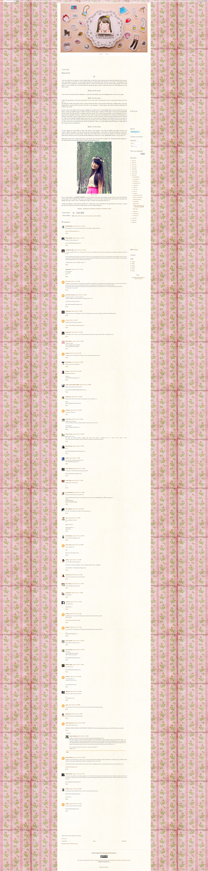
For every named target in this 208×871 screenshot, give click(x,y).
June (134, 189)
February (135, 213)
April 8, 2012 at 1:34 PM (76, 311)
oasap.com (107, 94)
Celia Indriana (68, 536)
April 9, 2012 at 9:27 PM (75, 676)
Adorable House (69, 649)
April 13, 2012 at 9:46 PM (75, 788)
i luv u (66, 518)
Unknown (67, 353)
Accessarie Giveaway (137, 195)
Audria (67, 458)
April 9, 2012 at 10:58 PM (74, 705)
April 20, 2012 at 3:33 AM (75, 803)
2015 (133, 169)
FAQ (136, 278)
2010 (133, 220)
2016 (133, 167)
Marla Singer (68, 362)
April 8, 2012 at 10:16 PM (78, 536)
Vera (66, 281)
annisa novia (68, 332)
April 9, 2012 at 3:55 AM (75, 613)
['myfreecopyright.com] (104, 861)
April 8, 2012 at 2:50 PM (76, 410)
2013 (133, 173)
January (135, 215)
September (135, 183)
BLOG (66, 502)
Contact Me (139, 278)
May (134, 191)
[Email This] (77, 213)
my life (84, 215)
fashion (79, 215)
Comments (134, 146)
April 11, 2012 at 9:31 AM (78, 774)
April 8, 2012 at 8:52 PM (78, 509)
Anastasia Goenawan (70, 295)
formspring (92, 208)
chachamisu (68, 311)
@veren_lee (64, 838)
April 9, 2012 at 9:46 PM (76, 691)
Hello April (135, 209)
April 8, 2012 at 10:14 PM (74, 518)
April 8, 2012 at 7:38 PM (79, 492)
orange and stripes (137, 199)
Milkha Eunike (68, 664)
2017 (133, 165)
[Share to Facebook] (82, 213)
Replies (68, 733)
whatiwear (105, 208)
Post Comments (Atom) (73, 843)
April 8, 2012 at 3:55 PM (78, 446)
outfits (90, 215)
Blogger (106, 867)
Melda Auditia (68, 238)
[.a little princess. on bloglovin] (135, 132)
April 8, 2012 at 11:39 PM (77, 592)
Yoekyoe (67, 803)
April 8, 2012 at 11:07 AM (79, 226)
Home (101, 54)
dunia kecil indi (73, 736)
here (111, 497)
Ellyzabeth (67, 714)
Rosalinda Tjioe (69, 226)
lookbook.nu (99, 208)
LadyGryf (67, 601)
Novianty (67, 371)
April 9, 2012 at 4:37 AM (75, 627)
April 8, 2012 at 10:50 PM (77, 544)
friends (133, 270)
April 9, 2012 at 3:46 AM (76, 601)
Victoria (67, 788)
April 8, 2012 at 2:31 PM (75, 353)
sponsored (94, 215)
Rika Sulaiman (68, 446)
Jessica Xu (67, 574)
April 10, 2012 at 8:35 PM (79, 723)
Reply (66, 233)
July (134, 187)
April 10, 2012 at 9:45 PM (82, 736)
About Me (137, 277)
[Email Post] (73, 212)
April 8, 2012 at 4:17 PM (79, 468)
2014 (133, 171)
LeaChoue (67, 410)
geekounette (68, 592)
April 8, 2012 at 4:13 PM (74, 458)
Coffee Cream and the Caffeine (72, 384)
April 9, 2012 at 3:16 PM (78, 649)
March (134, 211)
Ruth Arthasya (68, 341)
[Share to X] (80, 213)
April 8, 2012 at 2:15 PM (77, 332)
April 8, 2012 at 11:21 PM (76, 574)
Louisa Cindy (68, 480)
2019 (133, 160)
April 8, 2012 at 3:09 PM (78, 434)
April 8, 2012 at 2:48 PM (85, 384)
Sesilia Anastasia (69, 723)
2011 (133, 218)
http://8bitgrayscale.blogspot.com (76, 325)
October (135, 181)
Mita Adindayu (68, 509)
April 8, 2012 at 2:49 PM (76, 396)
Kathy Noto (68, 396)
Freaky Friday (68, 617)
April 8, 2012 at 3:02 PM (77, 419)
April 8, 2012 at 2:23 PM (78, 341)
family (133, 269)
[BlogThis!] (78, 213)
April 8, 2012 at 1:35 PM (72, 320)
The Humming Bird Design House (108, 853)
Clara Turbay (68, 583)
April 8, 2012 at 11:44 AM (74, 281)
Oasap (87, 215)
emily (66, 705)
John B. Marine (69, 757)
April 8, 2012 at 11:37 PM (78, 583)
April (134, 193)
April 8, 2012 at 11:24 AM (77, 269)
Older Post (124, 841)
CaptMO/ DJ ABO (69, 250)
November (135, 179)
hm (82, 215)
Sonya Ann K (68, 544)
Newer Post (64, 841)
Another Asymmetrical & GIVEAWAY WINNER (138, 206)
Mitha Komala (68, 774)
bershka (76, 215)
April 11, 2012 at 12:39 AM (79, 757)
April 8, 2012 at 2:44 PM (75, 371)
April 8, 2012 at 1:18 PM (80, 295)
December (135, 177)
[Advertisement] (91, 62)
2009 (133, 222)
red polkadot (136, 201)
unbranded (99, 215)
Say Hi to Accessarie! (137, 197)
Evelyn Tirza (68, 419)
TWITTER (71, 502)
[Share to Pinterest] (83, 213)
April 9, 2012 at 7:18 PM (78, 664)
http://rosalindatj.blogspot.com (72, 231)
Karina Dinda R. (69, 492)
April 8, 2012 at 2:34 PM (77, 362)
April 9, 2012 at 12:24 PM (78, 640)
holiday (133, 267)
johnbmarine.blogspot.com (71, 767)
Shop (107, 54)
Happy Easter (136, 203)
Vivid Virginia (68, 640)
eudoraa (67, 559)
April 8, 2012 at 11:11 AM (78, 238)
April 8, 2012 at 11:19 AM (80, 250)
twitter (109, 208)
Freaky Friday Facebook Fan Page (72, 620)
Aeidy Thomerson (69, 468)
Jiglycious (67, 691)
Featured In (142, 277)
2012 (133, 175)
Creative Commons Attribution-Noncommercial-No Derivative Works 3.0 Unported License (110, 860)
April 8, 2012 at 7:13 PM (77, 480)
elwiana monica (69, 434)
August (135, 185)
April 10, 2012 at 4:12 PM (76, 714)
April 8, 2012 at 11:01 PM (75, 559)
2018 (133, 162)
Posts (133, 143)
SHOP (75, 502)
